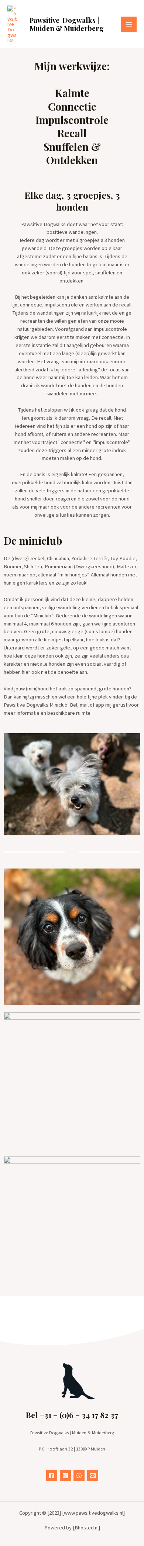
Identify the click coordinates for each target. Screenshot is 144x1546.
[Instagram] (65, 1475)
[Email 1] (92, 1475)
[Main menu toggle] (129, 24)
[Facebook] (51, 1475)
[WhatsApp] (79, 1475)
